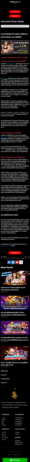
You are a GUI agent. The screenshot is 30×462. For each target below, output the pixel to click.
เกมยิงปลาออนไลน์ (20, 429)
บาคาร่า (3, 150)
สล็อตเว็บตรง (4, 371)
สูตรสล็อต (17, 437)
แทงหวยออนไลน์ (5, 379)
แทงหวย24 (3, 375)
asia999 (4, 78)
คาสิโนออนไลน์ (5, 414)
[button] (15, 6)
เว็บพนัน (19, 106)
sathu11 (3, 386)
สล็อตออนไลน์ (5, 429)
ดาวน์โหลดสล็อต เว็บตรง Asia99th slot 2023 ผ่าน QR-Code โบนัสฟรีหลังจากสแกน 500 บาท (14, 339)
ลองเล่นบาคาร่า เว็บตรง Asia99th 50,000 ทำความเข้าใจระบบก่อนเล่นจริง (13, 288)
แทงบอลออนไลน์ (19, 414)
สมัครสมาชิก (4, 137)
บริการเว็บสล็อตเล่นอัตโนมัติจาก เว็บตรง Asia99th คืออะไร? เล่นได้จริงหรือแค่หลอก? (13, 313)
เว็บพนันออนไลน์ (11, 64)
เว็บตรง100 (4, 383)
